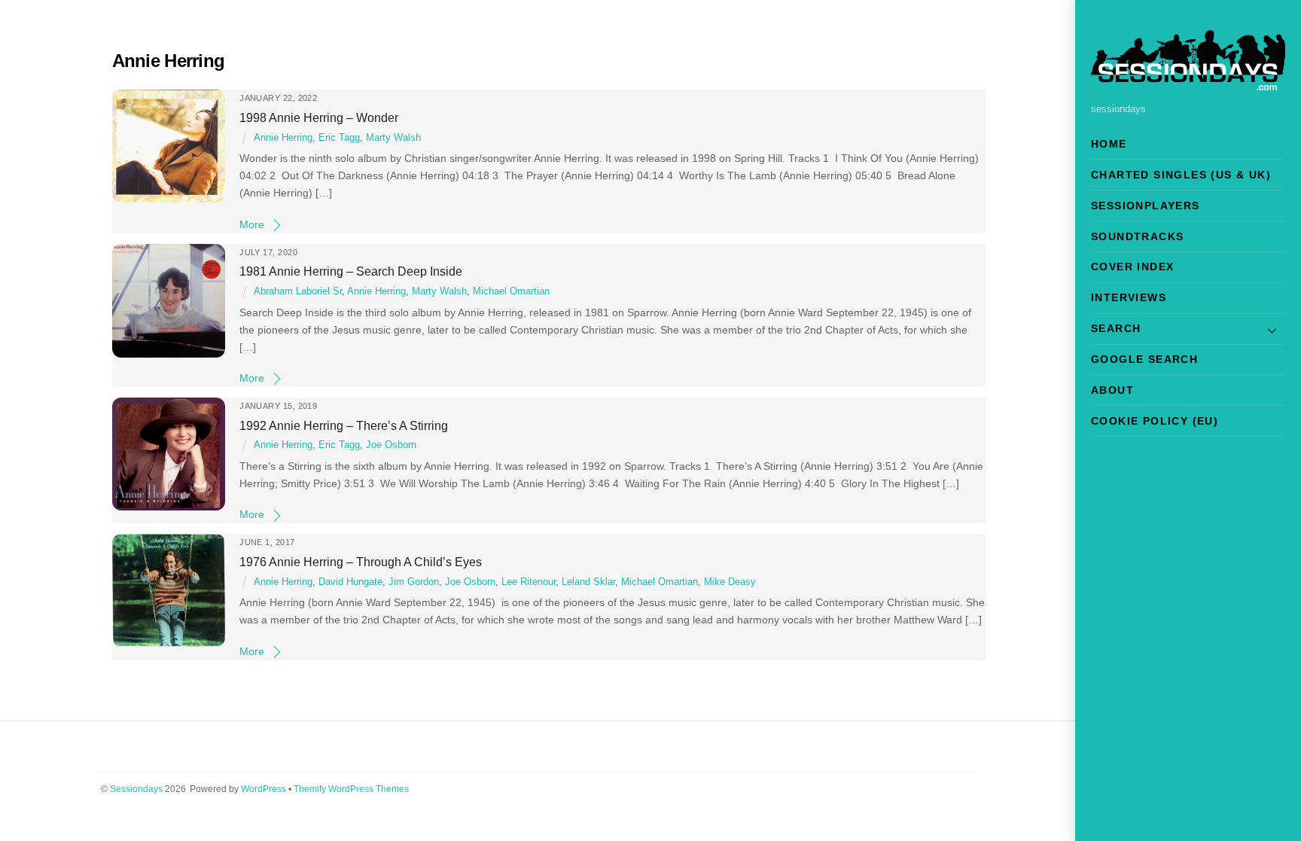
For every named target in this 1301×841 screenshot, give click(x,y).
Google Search (1144, 359)
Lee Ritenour (528, 582)
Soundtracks (1137, 236)
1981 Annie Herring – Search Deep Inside (350, 271)
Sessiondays (136, 789)
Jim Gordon (413, 582)
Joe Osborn (391, 445)
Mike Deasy (730, 582)
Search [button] (1116, 328)
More (251, 224)
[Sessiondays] (1188, 84)
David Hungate (350, 582)
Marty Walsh (393, 138)
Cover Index (1132, 267)
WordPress (263, 789)
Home (1109, 144)
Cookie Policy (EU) (1154, 421)
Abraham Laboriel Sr (298, 291)
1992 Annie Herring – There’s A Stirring (343, 425)
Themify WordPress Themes (351, 789)
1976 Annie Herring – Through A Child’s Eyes (360, 561)
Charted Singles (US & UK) (1181, 175)
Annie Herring (283, 138)
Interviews (1128, 297)
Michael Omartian (511, 291)
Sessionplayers (1145, 206)
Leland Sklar (588, 582)
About (1112, 390)
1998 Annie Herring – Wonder (318, 117)
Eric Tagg (339, 138)
